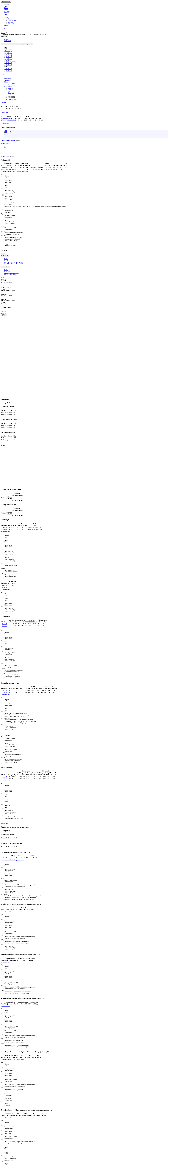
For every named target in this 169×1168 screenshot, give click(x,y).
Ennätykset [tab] (11, 88)
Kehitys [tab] (10, 91)
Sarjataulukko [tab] (8, 80)
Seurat (6, 9)
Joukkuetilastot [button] (8, 86)
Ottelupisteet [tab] (11, 97)
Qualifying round (10, 61)
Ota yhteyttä (11, 23)
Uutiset (10, 19)
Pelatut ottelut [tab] (11, 83)
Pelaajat (6, 12)
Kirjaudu (6, 25)
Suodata (3, 254)
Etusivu (3, 33)
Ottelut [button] (6, 82)
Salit (5, 14)
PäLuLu (4, 626)
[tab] (84, 288)
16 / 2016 (13, 262)
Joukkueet (7, 11)
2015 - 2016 (4, 36)
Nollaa (2, 277)
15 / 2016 (13, 263)
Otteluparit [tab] (11, 93)
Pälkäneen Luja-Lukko (8, 120)
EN (5, 28)
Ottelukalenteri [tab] (12, 85)
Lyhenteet (10, 22)
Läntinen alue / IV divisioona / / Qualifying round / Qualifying (16, 44)
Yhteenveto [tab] (7, 78)
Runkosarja (8, 51)
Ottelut (6, 8)
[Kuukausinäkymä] (1, 315)
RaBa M (4, 624)
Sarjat (5, 6)
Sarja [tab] (9, 94)
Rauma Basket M (7, 118)
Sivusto (6, 17)
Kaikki (6, 259)
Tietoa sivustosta (12, 20)
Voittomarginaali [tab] (12, 99)
